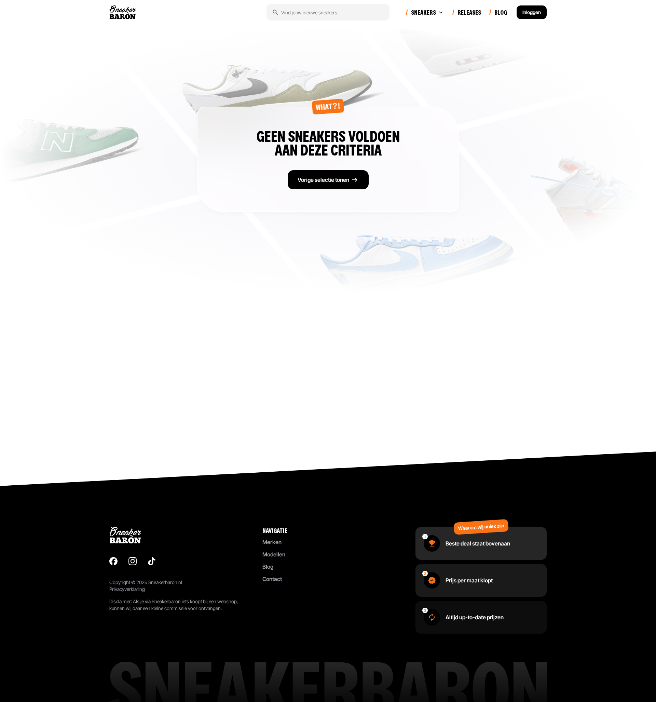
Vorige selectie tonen (323, 179)
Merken (272, 542)
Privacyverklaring (127, 589)
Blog (267, 566)
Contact (272, 579)
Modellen (273, 554)
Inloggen (531, 12)
